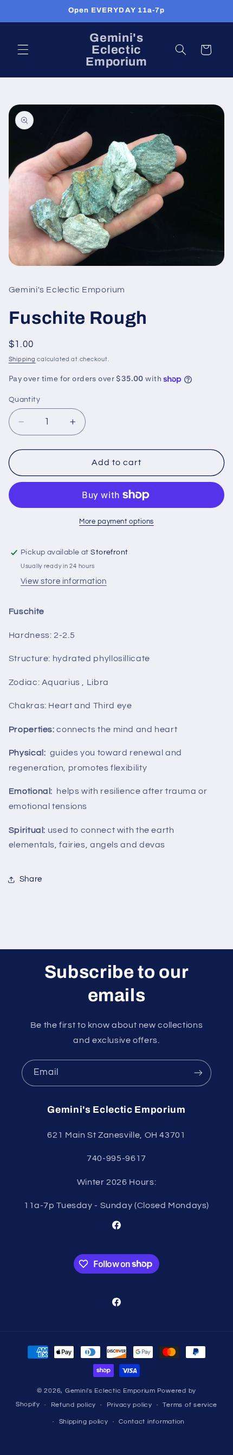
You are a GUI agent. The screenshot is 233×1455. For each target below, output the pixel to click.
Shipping (22, 359)
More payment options (116, 521)
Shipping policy (83, 1422)
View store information (64, 581)
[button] (22, 49)
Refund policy (73, 1405)
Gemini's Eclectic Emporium (110, 1391)
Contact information (152, 1422)
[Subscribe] (198, 1073)
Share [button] (31, 879)
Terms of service (190, 1405)
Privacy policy (129, 1405)
